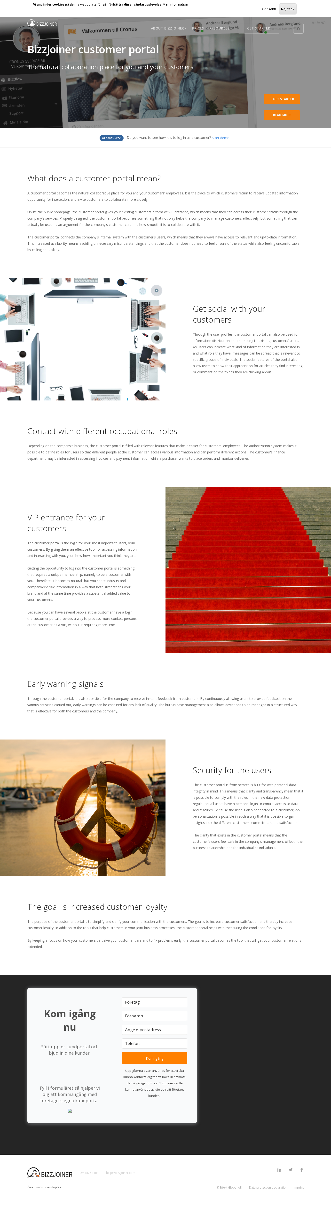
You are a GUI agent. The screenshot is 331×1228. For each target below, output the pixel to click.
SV (298, 28)
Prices (198, 28)
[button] (69, 1110)
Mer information (175, 4)
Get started (259, 28)
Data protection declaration (268, 1187)
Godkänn (269, 9)
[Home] (42, 23)
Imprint (299, 1187)
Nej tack (287, 9)
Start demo (220, 137)
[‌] (279, 1170)
